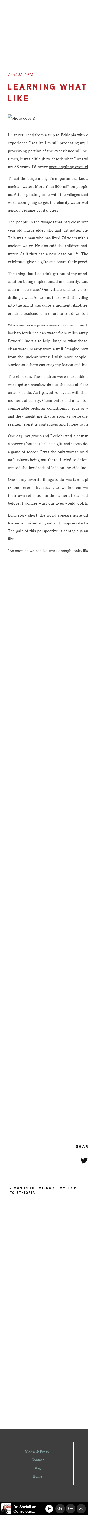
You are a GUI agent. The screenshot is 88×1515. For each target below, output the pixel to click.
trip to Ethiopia (62, 134)
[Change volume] (60, 1508)
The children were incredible (59, 376)
